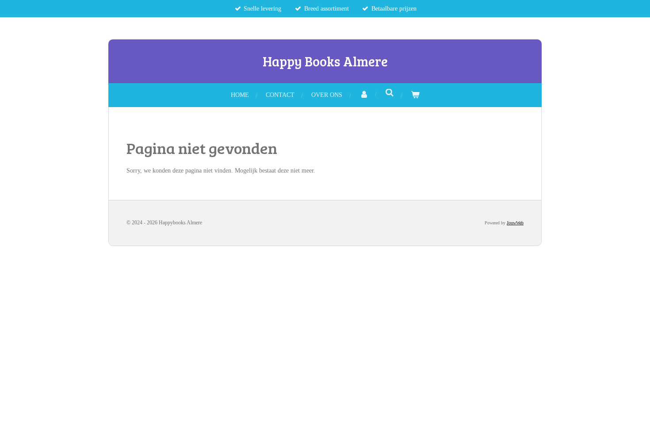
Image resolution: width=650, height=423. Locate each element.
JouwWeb (515, 222)
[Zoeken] (389, 93)
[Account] (364, 95)
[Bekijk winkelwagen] (415, 95)
